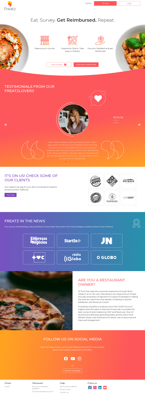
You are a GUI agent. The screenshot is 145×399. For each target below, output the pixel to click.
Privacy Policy (65, 389)
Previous (6, 125)
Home (88, 3)
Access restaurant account (42, 391)
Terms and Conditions (68, 387)
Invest (7, 387)
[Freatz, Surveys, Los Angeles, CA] (125, 389)
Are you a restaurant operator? (40, 388)
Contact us (64, 392)
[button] (105, 3)
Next (139, 125)
